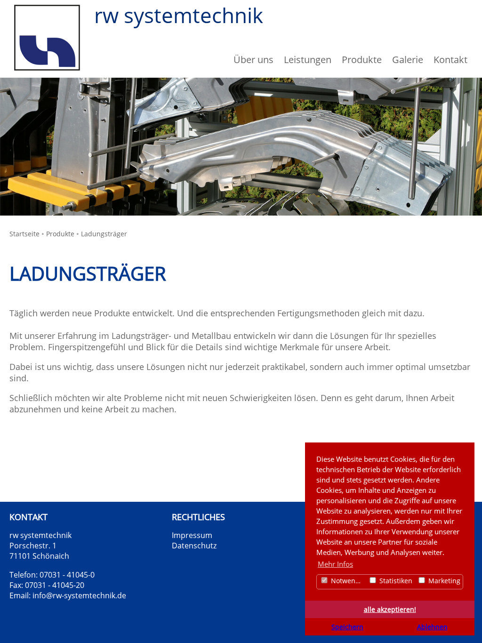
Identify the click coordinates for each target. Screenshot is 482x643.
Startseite (24, 233)
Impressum (192, 535)
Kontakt (450, 59)
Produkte (60, 233)
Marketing (443, 580)
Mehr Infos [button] (335, 564)
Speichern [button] (347, 627)
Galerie (407, 59)
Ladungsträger (104, 233)
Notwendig (347, 580)
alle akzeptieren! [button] (390, 609)
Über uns (253, 59)
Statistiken (395, 580)
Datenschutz (194, 545)
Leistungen (307, 59)
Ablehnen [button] (432, 627)
